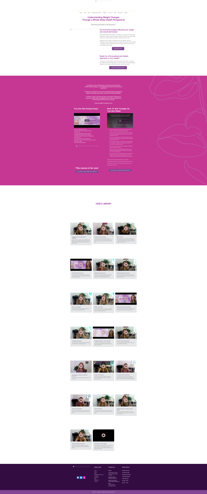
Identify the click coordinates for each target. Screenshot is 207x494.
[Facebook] (78, 477)
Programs (105, 12)
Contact (125, 12)
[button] (118, 48)
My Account (120, 12)
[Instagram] (84, 477)
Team (89, 12)
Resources (110, 12)
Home (81, 12)
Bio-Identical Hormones (96, 12)
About (85, 12)
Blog (115, 12)
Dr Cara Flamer (100, 364)
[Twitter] (81, 477)
